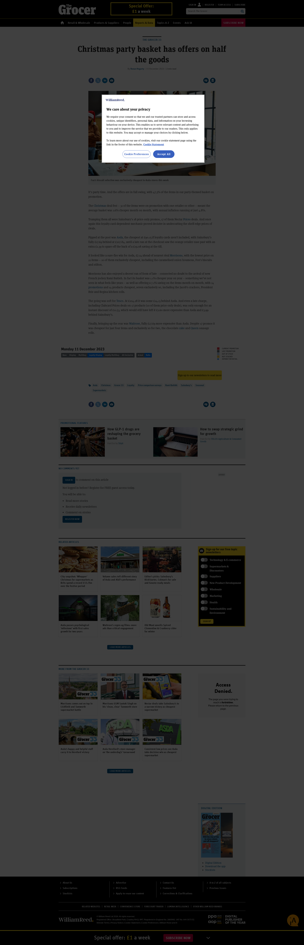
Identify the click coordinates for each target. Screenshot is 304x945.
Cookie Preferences (136, 154)
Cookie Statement (153, 144)
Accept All (164, 154)
